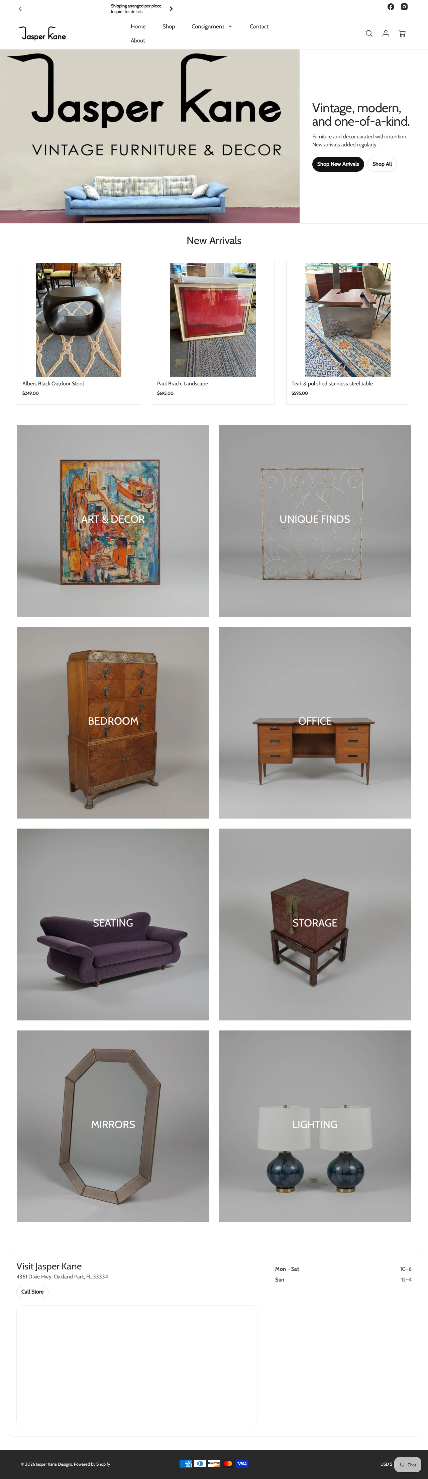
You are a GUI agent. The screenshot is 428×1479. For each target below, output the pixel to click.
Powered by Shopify (92, 1464)
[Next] (171, 9)
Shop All (382, 164)
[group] (96, 9)
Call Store (32, 1291)
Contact (259, 26)
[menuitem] (138, 26)
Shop (169, 26)
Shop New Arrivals (338, 164)
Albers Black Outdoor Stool (53, 383)
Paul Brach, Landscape (182, 383)
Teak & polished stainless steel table (332, 383)
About (138, 40)
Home (138, 26)
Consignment (208, 26)
